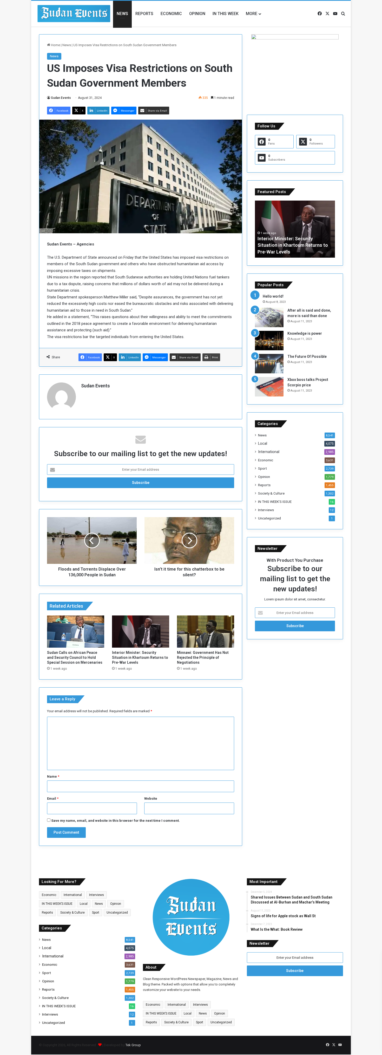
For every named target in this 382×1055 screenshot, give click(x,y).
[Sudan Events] (74, 14)
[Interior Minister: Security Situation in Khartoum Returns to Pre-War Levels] (140, 631)
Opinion (197, 13)
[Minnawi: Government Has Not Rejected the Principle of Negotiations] (205, 631)
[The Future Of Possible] (269, 363)
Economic (171, 13)
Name (53, 776)
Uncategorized (269, 518)
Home (55, 45)
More (251, 13)
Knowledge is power (304, 333)
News (122, 13)
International (268, 452)
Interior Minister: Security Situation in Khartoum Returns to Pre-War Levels (140, 657)
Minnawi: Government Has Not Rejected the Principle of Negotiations (203, 657)
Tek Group (133, 1045)
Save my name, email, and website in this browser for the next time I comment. (115, 821)
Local (262, 443)
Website (150, 798)
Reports (144, 13)
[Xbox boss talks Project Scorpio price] (269, 386)
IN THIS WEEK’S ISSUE (275, 501)
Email (52, 798)
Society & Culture (271, 493)
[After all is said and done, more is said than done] (269, 317)
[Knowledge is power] (269, 340)
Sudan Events (61, 98)
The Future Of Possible (307, 356)
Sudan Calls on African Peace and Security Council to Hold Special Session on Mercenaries (74, 657)
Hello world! (273, 296)
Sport (262, 468)
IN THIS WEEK (226, 13)
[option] (295, 229)
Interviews (266, 510)
